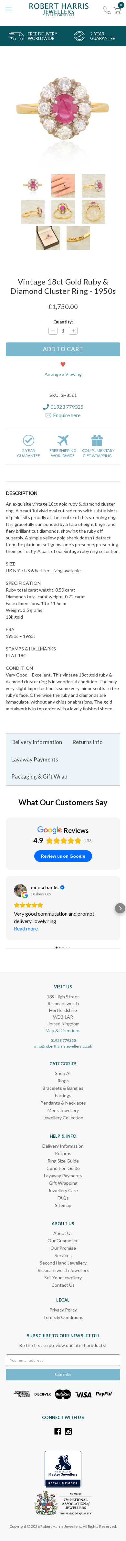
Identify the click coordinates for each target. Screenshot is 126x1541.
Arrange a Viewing (63, 374)
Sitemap (63, 1205)
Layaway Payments (34, 759)
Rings (63, 1080)
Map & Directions (63, 1030)
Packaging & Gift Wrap (39, 776)
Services (63, 1255)
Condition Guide (63, 1168)
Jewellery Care (63, 1190)
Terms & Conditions (63, 1317)
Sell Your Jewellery (63, 1277)
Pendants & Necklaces (63, 1103)
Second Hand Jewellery (63, 1262)
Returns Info (87, 742)
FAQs (63, 1197)
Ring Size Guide (63, 1160)
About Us (63, 1233)
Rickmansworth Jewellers (63, 1270)
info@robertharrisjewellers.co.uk (63, 1046)
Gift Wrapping (63, 1183)
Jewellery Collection (63, 1117)
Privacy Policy (63, 1309)
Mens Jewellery (63, 1110)
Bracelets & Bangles (63, 1088)
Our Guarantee (63, 1240)
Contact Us (63, 1285)
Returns (63, 1153)
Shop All (63, 1073)
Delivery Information (36, 742)
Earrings (63, 1095)
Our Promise (63, 1248)
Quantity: (63, 321)
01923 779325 (63, 1040)
